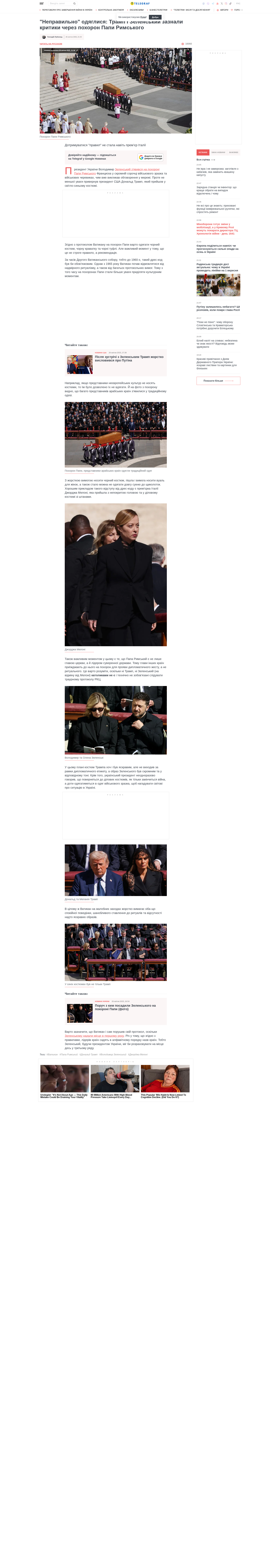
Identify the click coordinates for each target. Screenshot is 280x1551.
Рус (238, 3)
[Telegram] (213, 3)
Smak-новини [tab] (218, 152)
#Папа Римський (69, 1054)
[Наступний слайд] (242, 10)
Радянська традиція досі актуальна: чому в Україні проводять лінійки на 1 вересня (217, 267)
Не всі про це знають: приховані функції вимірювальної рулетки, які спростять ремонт (218, 208)
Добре (155, 17)
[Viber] (208, 3)
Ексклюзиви (137, 10)
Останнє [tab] (203, 152)
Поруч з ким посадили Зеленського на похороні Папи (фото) (125, 1007)
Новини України (102, 1001)
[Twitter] (222, 3)
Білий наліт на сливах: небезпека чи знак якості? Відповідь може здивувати (217, 343)
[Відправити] (74, 3)
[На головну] (140, 3)
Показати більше (213, 381)
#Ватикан (52, 1054)
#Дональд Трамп (88, 1054)
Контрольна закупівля (111, 10)
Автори (224, 10)
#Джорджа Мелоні (138, 1054)
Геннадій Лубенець (55, 37)
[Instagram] (226, 3)
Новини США (100, 353)
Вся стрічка (203, 159)
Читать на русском (51, 44)
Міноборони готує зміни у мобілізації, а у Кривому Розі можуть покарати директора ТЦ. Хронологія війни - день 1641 (217, 229)
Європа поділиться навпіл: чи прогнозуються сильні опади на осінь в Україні (217, 248)
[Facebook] (203, 3)
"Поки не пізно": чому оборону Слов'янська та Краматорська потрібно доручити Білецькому (215, 325)
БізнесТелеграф (158, 10)
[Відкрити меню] (41, 3)
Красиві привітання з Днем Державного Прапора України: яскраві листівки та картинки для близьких (217, 364)
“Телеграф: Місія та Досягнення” (191, 10)
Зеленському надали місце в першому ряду (94, 1035)
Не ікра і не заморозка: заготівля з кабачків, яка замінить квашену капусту (217, 171)
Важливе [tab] (233, 152)
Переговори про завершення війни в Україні (67, 10)
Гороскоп (240, 10)
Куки (143, 17)
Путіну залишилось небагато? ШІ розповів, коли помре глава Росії (218, 308)
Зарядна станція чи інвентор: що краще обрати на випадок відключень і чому (217, 190)
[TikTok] (230, 3)
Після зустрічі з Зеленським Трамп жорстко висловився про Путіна (129, 358)
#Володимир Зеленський (112, 1054)
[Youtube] (217, 3)
